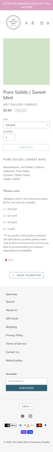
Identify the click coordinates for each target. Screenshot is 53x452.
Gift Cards (12, 318)
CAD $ (25, 406)
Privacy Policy (14, 335)
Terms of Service (16, 343)
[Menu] (48, 22)
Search (10, 301)
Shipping (11, 327)
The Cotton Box (20, 442)
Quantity (8, 131)
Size (5, 119)
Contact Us (12, 352)
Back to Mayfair (28, 275)
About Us (11, 310)
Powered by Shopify (39, 442)
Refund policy (14, 360)
